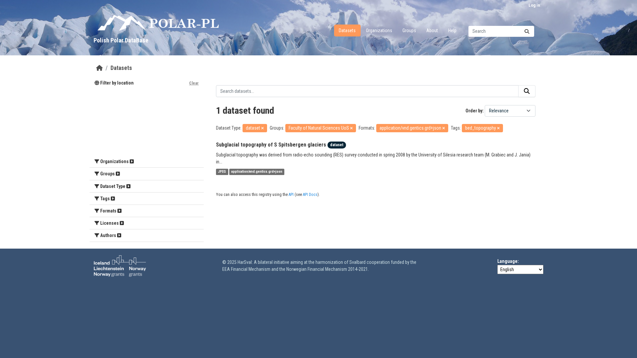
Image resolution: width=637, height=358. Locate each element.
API (291, 194)
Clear (194, 83)
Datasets (347, 30)
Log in (534, 5)
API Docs (310, 194)
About (432, 30)
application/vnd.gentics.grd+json (256, 172)
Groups (409, 30)
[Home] (99, 68)
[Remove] (262, 128)
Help (452, 30)
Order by (473, 110)
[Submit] (526, 31)
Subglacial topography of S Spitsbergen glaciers (271, 145)
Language (507, 261)
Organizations (379, 30)
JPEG (222, 172)
